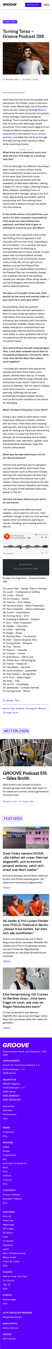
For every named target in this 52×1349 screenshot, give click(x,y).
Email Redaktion (11, 1095)
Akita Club (9, 708)
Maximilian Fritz (10, 802)
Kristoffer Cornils (31, 80)
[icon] (46, 5)
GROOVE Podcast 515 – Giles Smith (25, 775)
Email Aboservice (12, 1099)
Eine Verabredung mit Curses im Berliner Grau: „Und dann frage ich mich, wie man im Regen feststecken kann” (25, 1000)
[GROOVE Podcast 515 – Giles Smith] (26, 752)
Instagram (31, 708)
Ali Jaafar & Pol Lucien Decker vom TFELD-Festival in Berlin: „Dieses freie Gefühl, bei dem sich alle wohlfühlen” (26, 926)
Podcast (10, 21)
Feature (6, 888)
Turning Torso (10, 712)
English (20, 708)
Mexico (42, 708)
